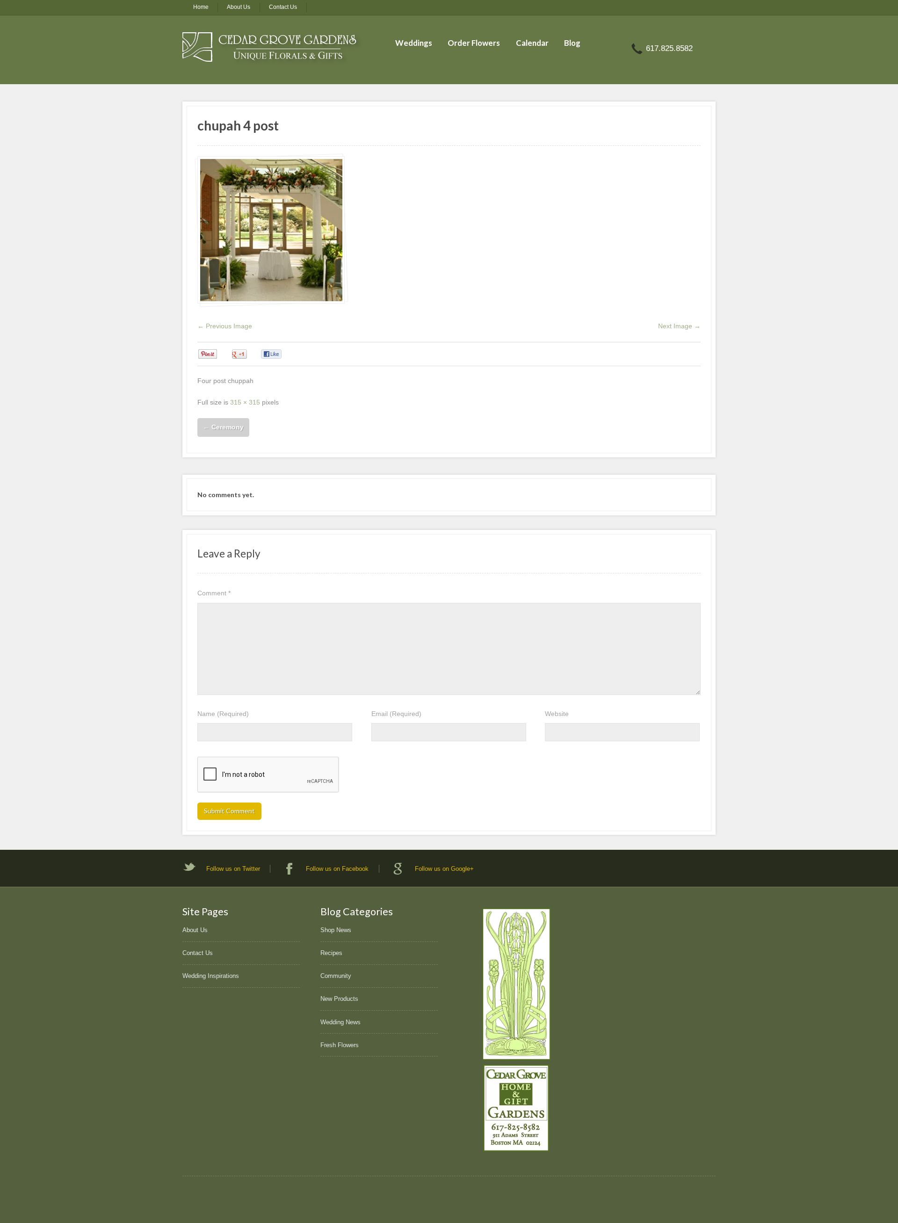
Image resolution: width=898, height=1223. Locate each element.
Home (201, 7)
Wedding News (340, 1022)
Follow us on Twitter (233, 868)
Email (396, 713)
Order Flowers (474, 43)
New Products (339, 998)
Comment (214, 593)
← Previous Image (224, 326)
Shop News (335, 930)
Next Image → (679, 326)
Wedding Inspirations (210, 975)
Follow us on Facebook (337, 868)
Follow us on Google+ (444, 868)
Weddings (413, 43)
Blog (572, 43)
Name (223, 713)
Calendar (532, 43)
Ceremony (223, 427)
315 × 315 (245, 402)
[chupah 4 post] (271, 230)
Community (335, 975)
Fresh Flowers (339, 1045)
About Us (238, 7)
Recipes (331, 952)
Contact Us (283, 7)
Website (557, 713)
